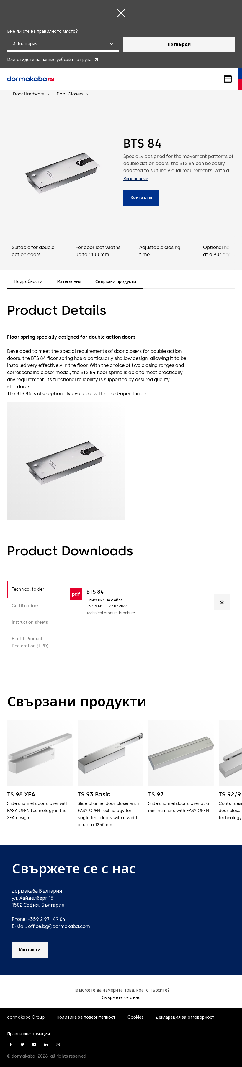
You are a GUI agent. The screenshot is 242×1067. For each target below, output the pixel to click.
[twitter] (22, 1045)
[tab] (33, 589)
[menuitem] (30, 79)
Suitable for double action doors (33, 251)
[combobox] (63, 44)
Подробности (28, 281)
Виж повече (135, 178)
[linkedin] (46, 1045)
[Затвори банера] (121, 13)
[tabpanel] (150, 617)
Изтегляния (69, 281)
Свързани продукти (115, 281)
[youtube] (34, 1045)
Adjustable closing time (159, 251)
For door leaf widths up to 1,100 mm (98, 251)
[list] (121, 774)
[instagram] (58, 1045)
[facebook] (11, 1045)
